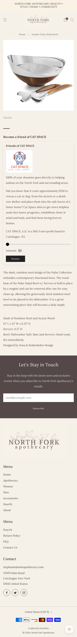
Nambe (7, 117)
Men (6, 492)
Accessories (10, 498)
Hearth (7, 504)
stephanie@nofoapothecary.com (23, 567)
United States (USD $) (37, 611)
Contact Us (10, 547)
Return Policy (11, 535)
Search (7, 529)
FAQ (5, 541)
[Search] (72, 19)
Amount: (11, 250)
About (7, 510)
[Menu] (5, 20)
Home (22, 34)
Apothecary (10, 480)
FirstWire (44, 628)
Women (8, 486)
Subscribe (38, 408)
